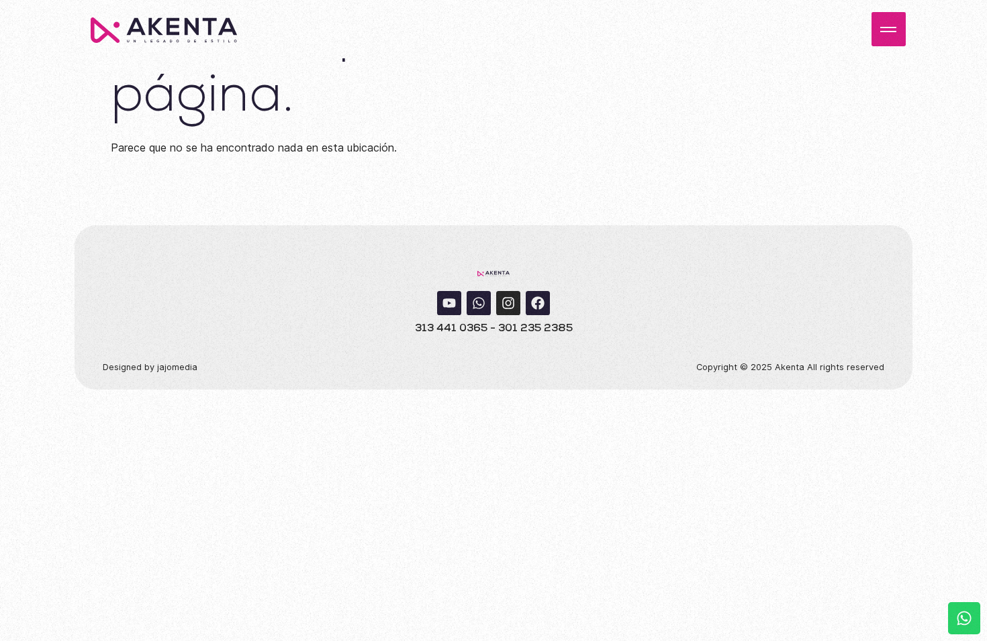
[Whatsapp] (479, 303)
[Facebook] (538, 303)
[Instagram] (508, 303)
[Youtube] (449, 303)
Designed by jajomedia (150, 367)
